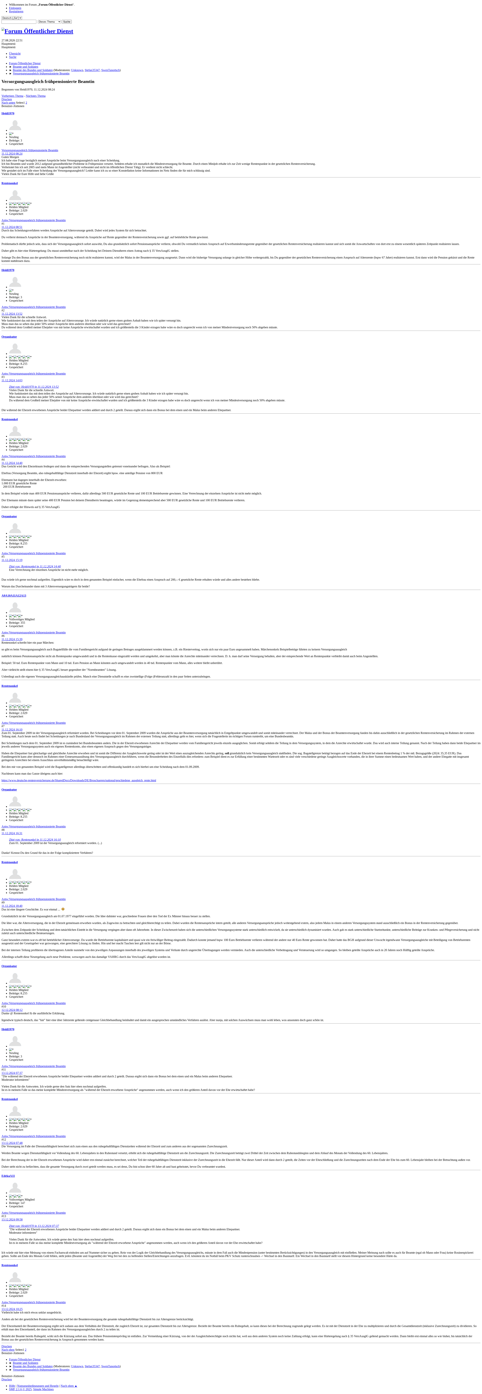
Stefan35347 (92, 70)
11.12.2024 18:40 (12, 905)
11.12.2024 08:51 (12, 227)
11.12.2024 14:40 (12, 463)
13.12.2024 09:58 (12, 1219)
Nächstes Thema (36, 95)
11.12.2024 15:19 (12, 560)
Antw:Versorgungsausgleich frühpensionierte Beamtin (34, 220)
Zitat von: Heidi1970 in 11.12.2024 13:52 (34, 386)
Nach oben (8, 1349)
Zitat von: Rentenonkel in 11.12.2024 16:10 (35, 839)
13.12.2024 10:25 (12, 1309)
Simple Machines (43, 1389)
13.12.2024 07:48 (12, 1143)
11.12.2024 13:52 (12, 313)
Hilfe (12, 1385)
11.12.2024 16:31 (12, 833)
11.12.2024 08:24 (12, 153)
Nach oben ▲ (69, 1385)
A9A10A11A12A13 (14, 595)
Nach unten (8, 102)
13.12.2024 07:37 (12, 1073)
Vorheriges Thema (12, 95)
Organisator (9, 336)
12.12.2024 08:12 (12, 1009)
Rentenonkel (10, 183)
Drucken (7, 99)
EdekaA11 (8, 1175)
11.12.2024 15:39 (12, 639)
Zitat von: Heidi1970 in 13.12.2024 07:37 (34, 1225)
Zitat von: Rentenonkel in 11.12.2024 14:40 (35, 566)
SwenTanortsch (110, 70)
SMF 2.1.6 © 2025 (20, 1389)
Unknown (77, 70)
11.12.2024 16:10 (12, 729)
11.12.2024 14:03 (12, 380)
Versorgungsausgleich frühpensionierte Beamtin (30, 150)
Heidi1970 (8, 113)
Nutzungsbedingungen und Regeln (38, 1385)
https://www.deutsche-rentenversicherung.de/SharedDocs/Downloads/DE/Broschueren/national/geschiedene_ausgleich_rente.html (79, 780)
